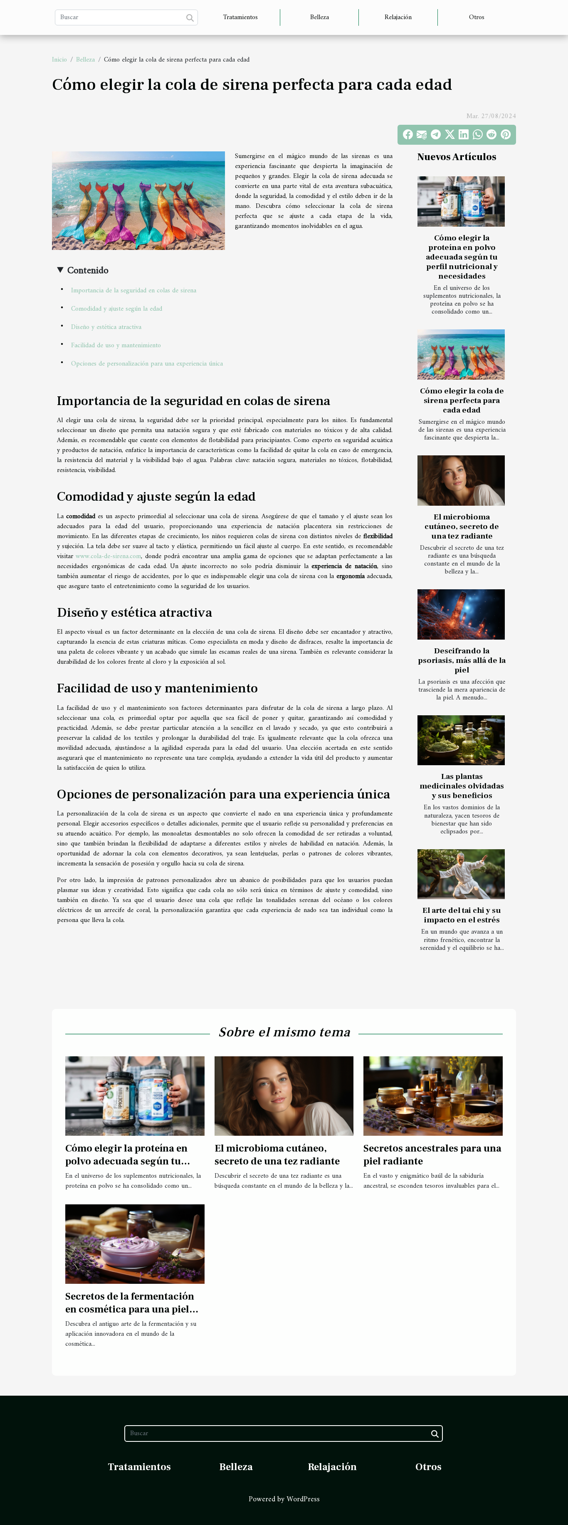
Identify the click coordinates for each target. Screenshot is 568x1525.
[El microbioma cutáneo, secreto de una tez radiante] (461, 480)
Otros (476, 17)
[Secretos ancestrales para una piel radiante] (433, 1096)
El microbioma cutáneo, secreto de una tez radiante (462, 526)
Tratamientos (240, 17)
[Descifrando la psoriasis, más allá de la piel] (461, 614)
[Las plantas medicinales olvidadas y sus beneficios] (461, 740)
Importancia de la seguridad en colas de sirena (133, 291)
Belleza (319, 17)
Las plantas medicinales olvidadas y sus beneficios (462, 786)
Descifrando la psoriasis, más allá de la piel (462, 660)
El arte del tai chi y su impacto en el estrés (461, 915)
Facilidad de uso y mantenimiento (116, 345)
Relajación (398, 17)
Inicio (59, 60)
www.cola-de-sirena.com (108, 556)
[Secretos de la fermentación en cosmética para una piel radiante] (135, 1244)
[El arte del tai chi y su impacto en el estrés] (461, 874)
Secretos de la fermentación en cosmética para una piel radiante (129, 1309)
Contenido (88, 270)
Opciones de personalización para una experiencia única (147, 364)
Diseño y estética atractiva (106, 327)
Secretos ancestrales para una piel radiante (432, 1154)
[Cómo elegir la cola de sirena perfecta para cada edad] (461, 354)
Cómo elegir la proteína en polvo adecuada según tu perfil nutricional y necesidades (462, 257)
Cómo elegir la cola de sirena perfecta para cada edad (462, 400)
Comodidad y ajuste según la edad (116, 309)
